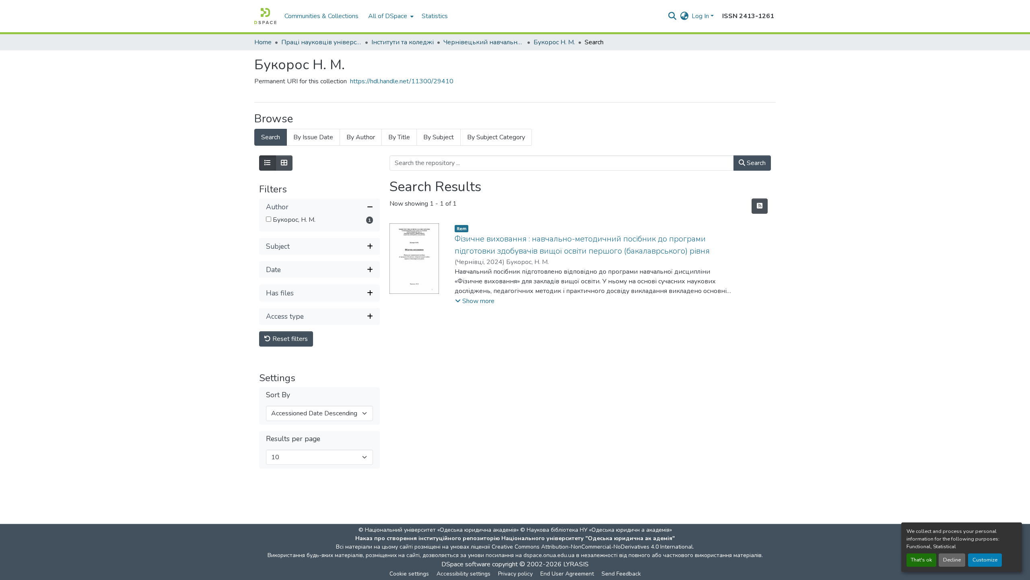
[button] (265, 16)
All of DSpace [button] (387, 16)
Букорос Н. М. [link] (554, 42)
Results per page (293, 439)
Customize (984, 559)
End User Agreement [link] (567, 574)
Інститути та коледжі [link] (402, 42)
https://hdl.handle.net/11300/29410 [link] (401, 81)
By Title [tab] (399, 137)
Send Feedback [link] (621, 574)
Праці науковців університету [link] (321, 42)
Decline (952, 559)
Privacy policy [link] (515, 574)
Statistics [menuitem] (435, 16)
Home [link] (263, 42)
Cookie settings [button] (409, 574)
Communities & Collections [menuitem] (321, 16)
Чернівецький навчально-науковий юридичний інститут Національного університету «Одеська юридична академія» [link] (483, 42)
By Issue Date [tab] (313, 137)
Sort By (278, 395)
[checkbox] (268, 219)
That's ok (921, 559)
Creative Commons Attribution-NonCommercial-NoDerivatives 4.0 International (592, 547)
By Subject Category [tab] (496, 137)
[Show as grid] (284, 163)
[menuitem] (390, 16)
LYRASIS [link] (576, 564)
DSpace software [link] (465, 564)
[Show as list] (267, 163)
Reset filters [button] (289, 338)
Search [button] (755, 163)
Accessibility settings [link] (463, 574)
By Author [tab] (360, 137)
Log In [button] (701, 16)
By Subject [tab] (438, 137)
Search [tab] (270, 137)
